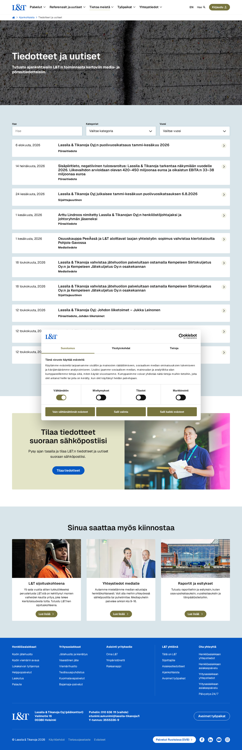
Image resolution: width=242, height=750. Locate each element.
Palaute (17, 684)
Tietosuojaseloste (79, 739)
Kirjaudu (217, 7)
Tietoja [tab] (174, 348)
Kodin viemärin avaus (25, 660)
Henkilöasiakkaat (24, 647)
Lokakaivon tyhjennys (25, 666)
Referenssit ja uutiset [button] (66, 7)
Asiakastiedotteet (173, 666)
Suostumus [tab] (68, 348)
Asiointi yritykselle (119, 647)
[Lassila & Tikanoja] (19, 7)
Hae (14, 123)
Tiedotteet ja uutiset (50, 17)
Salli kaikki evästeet (172, 411)
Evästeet (99, 739)
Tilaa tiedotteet (68, 470)
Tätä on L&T (169, 654)
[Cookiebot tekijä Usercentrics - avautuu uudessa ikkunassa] (181, 336)
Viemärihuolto (68, 666)
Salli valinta (121, 411)
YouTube (218, 739)
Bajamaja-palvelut (71, 684)
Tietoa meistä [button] (99, 7)
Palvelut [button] (36, 7)
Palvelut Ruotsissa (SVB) (172, 739)
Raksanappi (113, 666)
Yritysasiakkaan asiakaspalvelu (208, 686)
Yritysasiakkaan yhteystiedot (208, 676)
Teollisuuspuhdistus (71, 672)
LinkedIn (210, 739)
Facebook (201, 739)
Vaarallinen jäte (69, 660)
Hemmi (13, 17)
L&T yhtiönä (170, 647)
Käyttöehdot (57, 739)
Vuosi (163, 123)
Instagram (227, 739)
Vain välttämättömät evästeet (70, 411)
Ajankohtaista (27, 17)
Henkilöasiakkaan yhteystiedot (210, 656)
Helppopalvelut (22, 672)
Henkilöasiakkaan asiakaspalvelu (210, 666)
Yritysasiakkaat (70, 647)
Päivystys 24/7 (208, 694)
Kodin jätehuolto (22, 654)
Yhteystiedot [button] (149, 7)
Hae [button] (199, 7)
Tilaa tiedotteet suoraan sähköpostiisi (68, 436)
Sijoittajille (168, 660)
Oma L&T (112, 654)
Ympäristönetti (115, 660)
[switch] (101, 397)
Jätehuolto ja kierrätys (73, 654)
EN (191, 7)
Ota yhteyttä (207, 647)
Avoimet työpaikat (173, 678)
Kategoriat (92, 123)
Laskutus (18, 678)
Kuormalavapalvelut (72, 678)
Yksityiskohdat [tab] (121, 348)
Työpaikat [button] (124, 7)
